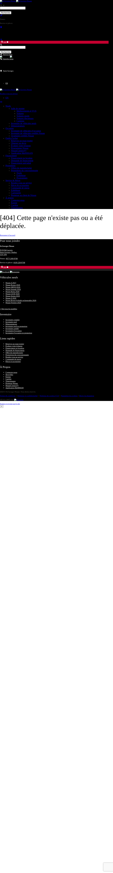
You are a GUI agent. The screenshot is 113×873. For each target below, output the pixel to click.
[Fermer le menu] (1, 102)
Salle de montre (18, 108)
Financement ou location (21, 158)
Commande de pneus (20, 188)
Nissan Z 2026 (11, 298)
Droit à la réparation (86, 396)
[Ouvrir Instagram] (14, 57)
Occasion (10, 128)
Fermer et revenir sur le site (10, 404)
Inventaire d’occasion (14, 331)
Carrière (14, 205)
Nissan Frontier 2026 (13, 303)
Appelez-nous (7, 59)
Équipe (14, 203)
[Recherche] (1, 3)
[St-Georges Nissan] (16, 1)
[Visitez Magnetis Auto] (18, 400)
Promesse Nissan (12, 383)
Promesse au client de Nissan (23, 195)
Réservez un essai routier (22, 141)
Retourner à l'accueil (7, 235)
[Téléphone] (1, 15)
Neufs (8, 106)
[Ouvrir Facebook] (5, 57)
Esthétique (21, 175)
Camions (20, 121)
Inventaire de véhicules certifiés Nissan (28, 133)
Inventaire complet (13, 320)
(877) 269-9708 (12, 19)
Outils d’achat (12, 138)
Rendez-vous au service (9, 94)
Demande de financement (22, 160)
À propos (10, 198)
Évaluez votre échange (21, 146)
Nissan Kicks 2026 (12, 292)
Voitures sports (23, 116)
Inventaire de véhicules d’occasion (26, 131)
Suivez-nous (7, 54)
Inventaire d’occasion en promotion (19, 333)
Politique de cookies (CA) (49, 396)
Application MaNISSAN (22, 153)
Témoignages (17, 208)
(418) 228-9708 (19, 23)
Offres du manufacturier (21, 168)
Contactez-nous (18, 200)
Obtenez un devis (18, 143)
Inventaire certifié (12, 329)
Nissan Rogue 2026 (13, 285)
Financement (11, 155)
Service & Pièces (13, 180)
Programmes (22, 178)
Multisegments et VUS (26, 111)
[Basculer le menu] (1, 40)
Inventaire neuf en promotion (16, 326)
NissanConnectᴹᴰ (18, 150)
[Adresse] (1, 27)
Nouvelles (9, 375)
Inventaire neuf (11, 322)
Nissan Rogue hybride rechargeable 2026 (21, 300)
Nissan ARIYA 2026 (13, 287)
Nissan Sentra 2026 (13, 296)
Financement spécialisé (21, 163)
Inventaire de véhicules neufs (23, 123)
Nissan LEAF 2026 (13, 294)
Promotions (10, 165)
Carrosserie (16, 193)
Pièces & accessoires (20, 185)
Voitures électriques (25, 118)
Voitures (20, 113)
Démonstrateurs (18, 126)
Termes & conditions (7, 396)
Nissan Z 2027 (11, 283)
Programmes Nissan (19, 148)
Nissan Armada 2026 (13, 289)
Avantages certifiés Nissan (22, 136)
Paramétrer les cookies (69, 396)
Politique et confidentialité (28, 396)
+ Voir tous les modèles (8, 309)
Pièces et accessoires (13, 361)
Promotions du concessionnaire (24, 170)
